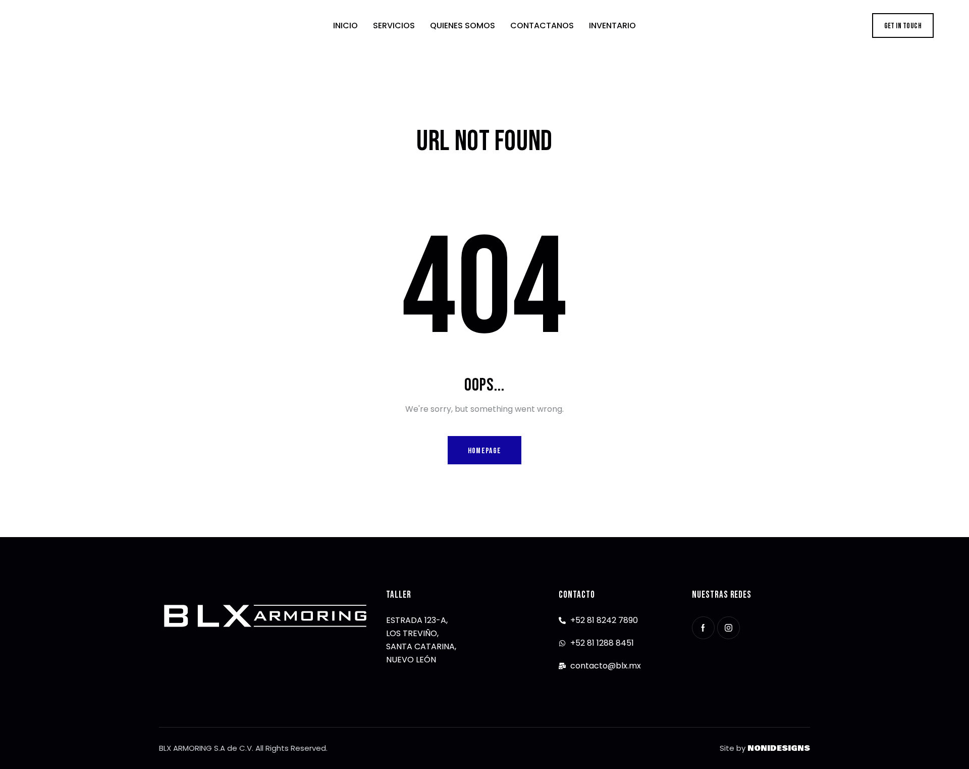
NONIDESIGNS (778, 748)
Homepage (484, 451)
